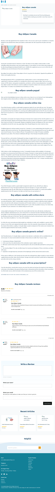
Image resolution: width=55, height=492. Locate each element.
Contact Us (3, 482)
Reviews (2, 479)
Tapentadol (30, 467)
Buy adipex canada (12, 4)
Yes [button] (21, 309)
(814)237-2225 (4, 465)
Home (2, 4)
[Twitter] (1, 474)
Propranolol (30, 459)
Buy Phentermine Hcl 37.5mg (44, 415)
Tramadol (30, 463)
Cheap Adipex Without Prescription (24, 416)
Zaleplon (30, 461)
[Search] (39, 447)
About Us (3, 481)
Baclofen (30, 466)
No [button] (23, 309)
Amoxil (29, 464)
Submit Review (47, 403)
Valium (29, 469)
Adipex (5, 4)
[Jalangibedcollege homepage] (5, 2)
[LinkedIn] (6, 474)
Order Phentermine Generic (7, 415)
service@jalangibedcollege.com (8, 459)
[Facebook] (4, 474)
